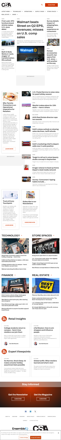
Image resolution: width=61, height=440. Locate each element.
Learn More (9, 148)
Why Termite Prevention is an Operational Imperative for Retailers (9, 107)
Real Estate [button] (5, 14)
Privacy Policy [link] (30, 416)
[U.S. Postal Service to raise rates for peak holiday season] (26, 95)
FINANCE (8, 275)
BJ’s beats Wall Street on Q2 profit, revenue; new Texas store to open (45, 307)
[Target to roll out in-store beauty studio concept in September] (26, 158)
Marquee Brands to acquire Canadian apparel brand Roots (15, 309)
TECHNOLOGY (11, 235)
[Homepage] (6, 5)
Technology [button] (17, 11)
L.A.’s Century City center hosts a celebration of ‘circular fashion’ (45, 303)
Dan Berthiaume (13, 343)
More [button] (14, 14)
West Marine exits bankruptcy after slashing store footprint (14, 300)
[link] (26, 411)
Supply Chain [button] (39, 11)
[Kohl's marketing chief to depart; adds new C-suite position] (26, 146)
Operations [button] (28, 11)
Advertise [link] (22, 416)
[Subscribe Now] (30, 195)
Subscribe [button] (18, 398)
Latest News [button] (6, 11)
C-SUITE (34, 141)
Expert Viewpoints (19, 351)
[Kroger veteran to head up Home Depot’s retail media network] (26, 169)
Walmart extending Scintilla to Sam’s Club (14, 269)
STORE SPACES (42, 235)
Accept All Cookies (35, 437)
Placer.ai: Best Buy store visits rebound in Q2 (45, 295)
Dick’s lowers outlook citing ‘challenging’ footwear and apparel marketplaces (14, 295)
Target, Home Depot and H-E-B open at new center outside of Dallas (45, 263)
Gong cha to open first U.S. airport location (44, 255)
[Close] (58, 433)
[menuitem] (7, 11)
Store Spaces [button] (51, 11)
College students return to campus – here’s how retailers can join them (14, 265)
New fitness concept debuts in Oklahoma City (45, 267)
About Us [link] (7, 416)
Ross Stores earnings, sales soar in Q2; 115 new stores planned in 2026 (15, 304)
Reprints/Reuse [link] (52, 416)
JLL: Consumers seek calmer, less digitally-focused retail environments (45, 259)
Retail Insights (17, 318)
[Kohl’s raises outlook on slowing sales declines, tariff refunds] (26, 132)
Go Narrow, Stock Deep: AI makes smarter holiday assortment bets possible (15, 363)
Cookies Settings (34, 420)
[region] (30, 435)
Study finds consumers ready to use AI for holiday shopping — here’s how (14, 256)
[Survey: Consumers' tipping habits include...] (26, 181)
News (33, 102)
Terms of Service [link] (41, 416)
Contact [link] (25, 420)
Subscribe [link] (14, 416)
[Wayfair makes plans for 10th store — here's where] (26, 107)
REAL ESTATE (35, 114)
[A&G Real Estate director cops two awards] (26, 119)
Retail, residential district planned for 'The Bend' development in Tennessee (44, 298)
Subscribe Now (30, 222)
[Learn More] (10, 96)
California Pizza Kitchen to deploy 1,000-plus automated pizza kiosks (15, 260)
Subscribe (51, 5)
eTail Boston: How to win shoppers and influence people (44, 330)
